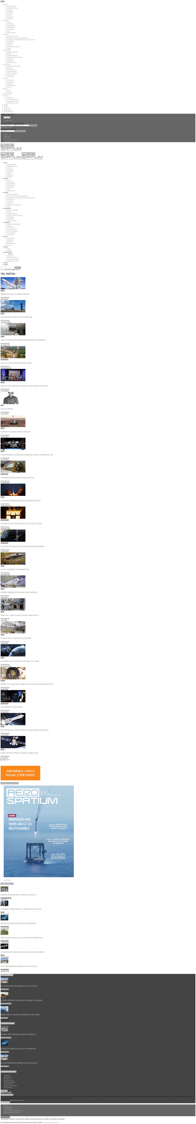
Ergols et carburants (12, 73)
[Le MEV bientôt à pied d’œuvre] (13, 702)
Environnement (8, 94)
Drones (5, 78)
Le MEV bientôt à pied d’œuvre (11, 707)
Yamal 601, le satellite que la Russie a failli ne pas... (20, 615)
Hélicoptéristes (11, 27)
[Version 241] (39, 876)
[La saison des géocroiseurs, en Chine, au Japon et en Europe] (4, 948)
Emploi (8, 90)
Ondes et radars (11, 74)
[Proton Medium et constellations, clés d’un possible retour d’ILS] (13, 725)
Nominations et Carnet (13, 103)
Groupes (9, 22)
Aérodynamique (11, 69)
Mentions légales (7, 136)
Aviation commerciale (12, 52)
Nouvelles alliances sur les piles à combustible (18, 923)
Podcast (6, 106)
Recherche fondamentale (13, 66)
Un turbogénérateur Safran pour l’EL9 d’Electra (19, 966)
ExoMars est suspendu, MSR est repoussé (15, 432)
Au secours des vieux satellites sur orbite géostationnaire (22, 546)
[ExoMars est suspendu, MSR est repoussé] (13, 426)
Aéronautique (7, 50)
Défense (6, 34)
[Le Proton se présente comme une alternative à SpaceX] (13, 495)
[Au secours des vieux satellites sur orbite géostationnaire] (13, 541)
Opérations (10, 45)
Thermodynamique (12, 71)
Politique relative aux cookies (51, 1122)
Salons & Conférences (12, 99)
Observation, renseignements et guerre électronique (21, 39)
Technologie (7, 64)
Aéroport (9, 53)
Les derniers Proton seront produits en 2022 (17, 478)
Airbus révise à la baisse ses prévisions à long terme (20, 1015)
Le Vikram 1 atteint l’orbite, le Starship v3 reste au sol (21, 909)
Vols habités (10, 11)
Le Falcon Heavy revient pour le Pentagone (16, 317)
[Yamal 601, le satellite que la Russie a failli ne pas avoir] (13, 610)
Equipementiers (11, 25)
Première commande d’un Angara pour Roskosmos (19, 592)
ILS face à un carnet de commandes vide (15, 569)
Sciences (9, 15)
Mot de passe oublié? (6, 127)
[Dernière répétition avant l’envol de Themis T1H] (4, 891)
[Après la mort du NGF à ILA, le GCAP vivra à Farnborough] (4, 934)
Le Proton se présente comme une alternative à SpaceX (21, 500)
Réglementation (11, 32)
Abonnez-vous (7, 110)
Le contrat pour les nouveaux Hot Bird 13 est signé (20, 661)
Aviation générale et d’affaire (14, 57)
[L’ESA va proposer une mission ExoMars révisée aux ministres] (13, 335)
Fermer (2, 1)
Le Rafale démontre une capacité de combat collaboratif (21, 1000)
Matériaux (9, 67)
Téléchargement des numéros (10, 141)
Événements (10, 97)
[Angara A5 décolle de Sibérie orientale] (13, 289)
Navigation (10, 18)
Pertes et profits (7, 409)
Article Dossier (4, 359)
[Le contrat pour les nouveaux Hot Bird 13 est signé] (13, 656)
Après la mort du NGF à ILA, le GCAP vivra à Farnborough (22, 938)
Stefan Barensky (5, 297)
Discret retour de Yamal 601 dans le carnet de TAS (19, 753)
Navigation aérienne (12, 55)
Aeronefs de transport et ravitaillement (17, 38)
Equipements (10, 41)
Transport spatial (11, 6)
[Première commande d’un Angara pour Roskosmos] (13, 587)
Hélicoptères (10, 59)
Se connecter (7, 117)
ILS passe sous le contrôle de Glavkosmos (16, 638)
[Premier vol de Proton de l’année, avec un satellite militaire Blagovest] (13, 679)
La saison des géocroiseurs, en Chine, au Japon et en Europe (22, 952)
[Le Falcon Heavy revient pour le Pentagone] (13, 312)
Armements (10, 43)
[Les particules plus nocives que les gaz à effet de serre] (13, 518)
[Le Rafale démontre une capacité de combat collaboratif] (4, 997)
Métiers (6, 88)
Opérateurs (10, 83)
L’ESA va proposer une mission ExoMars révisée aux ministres (23, 340)
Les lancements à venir (13, 101)
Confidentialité (7, 137)
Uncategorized (4, 941)
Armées (9, 48)
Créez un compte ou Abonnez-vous (11, 139)
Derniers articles (7, 884)
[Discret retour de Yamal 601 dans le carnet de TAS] (13, 747)
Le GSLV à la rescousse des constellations (16, 363)
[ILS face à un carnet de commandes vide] (13, 564)
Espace (5, 4)
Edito (2, 405)
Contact (5, 134)
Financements (10, 29)
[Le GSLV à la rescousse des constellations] (13, 357)
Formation (9, 92)
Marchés (9, 87)
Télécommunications (12, 8)
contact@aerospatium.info (17, 1100)
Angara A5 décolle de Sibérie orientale (15, 294)
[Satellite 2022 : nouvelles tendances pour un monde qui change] (13, 380)
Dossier (6, 104)
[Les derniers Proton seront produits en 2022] (13, 472)
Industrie (6, 20)
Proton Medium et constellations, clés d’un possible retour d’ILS (24, 730)
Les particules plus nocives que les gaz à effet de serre (21, 523)
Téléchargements (8, 111)
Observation (10, 13)
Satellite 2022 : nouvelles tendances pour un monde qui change (24, 386)
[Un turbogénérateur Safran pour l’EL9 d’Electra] (4, 963)
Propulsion (9, 9)
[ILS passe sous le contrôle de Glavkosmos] (13, 633)
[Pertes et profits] (13, 403)
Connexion (6, 108)
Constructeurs (10, 24)
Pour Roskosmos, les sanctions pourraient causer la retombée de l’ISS (27, 455)
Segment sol (10, 16)
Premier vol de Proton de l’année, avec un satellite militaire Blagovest (27, 684)
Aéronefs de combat (12, 36)
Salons (8, 31)
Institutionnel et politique (14, 46)
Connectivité (10, 76)
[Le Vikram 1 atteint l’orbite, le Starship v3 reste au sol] (4, 905)
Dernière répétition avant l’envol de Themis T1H (18, 895)
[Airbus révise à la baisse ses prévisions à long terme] (4, 1011)
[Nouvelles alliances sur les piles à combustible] (4, 920)
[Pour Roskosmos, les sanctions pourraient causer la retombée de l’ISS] (13, 449)
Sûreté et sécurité (11, 62)
